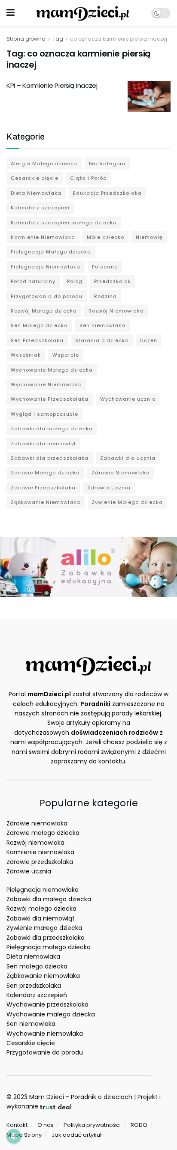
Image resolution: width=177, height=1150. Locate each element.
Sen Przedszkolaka (37, 340)
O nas (45, 1125)
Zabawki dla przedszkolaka (49, 458)
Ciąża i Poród (88, 178)
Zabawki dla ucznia (128, 458)
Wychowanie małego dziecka (50, 1014)
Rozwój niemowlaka (35, 842)
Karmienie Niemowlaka (43, 237)
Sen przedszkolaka (33, 985)
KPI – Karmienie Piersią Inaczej (52, 85)
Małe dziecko (105, 237)
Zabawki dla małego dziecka (52, 428)
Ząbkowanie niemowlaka (43, 975)
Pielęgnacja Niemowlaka (45, 266)
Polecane (105, 266)
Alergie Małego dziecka (44, 163)
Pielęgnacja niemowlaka (42, 889)
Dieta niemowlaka (33, 956)
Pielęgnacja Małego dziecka (51, 251)
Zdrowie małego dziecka (42, 832)
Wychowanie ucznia (128, 399)
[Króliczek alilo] (88, 566)
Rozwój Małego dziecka (44, 310)
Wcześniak (26, 355)
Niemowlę (149, 237)
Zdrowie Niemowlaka (121, 472)
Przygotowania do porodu (46, 296)
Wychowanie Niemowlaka (46, 384)
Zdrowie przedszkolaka (39, 862)
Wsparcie (65, 355)
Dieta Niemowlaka (36, 193)
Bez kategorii (107, 163)
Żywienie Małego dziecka (127, 502)
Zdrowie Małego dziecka (45, 472)
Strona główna (26, 38)
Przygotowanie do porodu (44, 1052)
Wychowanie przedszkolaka (47, 1004)
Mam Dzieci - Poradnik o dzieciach (80, 1097)
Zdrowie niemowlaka (36, 823)
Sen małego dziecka (36, 966)
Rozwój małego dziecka (41, 908)
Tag (57, 38)
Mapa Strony (24, 1135)
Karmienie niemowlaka (40, 852)
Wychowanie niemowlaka (44, 1033)
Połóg (74, 281)
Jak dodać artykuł (76, 1135)
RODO (139, 1125)
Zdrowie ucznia (28, 871)
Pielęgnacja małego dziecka (48, 947)
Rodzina (105, 296)
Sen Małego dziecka (39, 325)
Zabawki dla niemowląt (43, 443)
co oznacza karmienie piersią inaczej (118, 38)
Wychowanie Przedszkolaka (49, 399)
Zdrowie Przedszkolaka (43, 487)
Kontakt (16, 1125)
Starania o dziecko (101, 340)
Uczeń (148, 340)
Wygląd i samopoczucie (44, 414)
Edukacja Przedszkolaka (107, 193)
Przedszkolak (112, 281)
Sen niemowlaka (102, 325)
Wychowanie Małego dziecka (52, 369)
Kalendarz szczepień (40, 207)
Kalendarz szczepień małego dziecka (64, 222)
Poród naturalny (33, 281)
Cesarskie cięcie (34, 178)
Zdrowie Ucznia (109, 487)
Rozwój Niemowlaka (116, 310)
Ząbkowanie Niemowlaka (45, 502)
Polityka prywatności (92, 1125)
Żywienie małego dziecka (44, 928)
